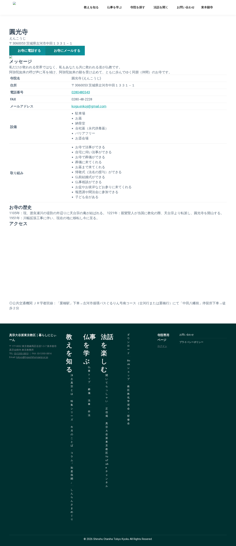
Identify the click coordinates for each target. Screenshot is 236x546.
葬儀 (89, 391)
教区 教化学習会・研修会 (128, 405)
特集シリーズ (72, 410)
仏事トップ (89, 374)
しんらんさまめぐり (72, 504)
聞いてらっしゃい (106, 388)
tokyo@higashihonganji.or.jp (32, 357)
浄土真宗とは (72, 384)
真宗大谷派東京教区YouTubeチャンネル (106, 455)
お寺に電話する (29, 50)
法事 (89, 402)
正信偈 (106, 412)
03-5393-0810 (21, 353)
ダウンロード (128, 344)
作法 (89, 413)
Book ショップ (128, 370)
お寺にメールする (67, 50)
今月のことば (72, 436)
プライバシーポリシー (191, 342)
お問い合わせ (186, 334)
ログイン (162, 346)
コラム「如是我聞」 (72, 467)
